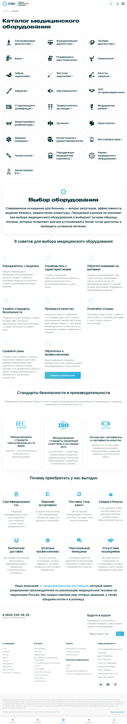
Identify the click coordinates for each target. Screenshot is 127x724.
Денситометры (40, 681)
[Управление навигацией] (123, 3)
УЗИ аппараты (40, 649)
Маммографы (39, 655)
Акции (68, 665)
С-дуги (37, 666)
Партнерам (7, 667)
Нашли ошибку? (117, 712)
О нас (4, 649)
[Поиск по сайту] (117, 3)
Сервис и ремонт (73, 652)
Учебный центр (72, 655)
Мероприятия (7, 664)
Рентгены (38, 652)
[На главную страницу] (15, 3)
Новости (5, 661)
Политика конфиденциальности (79, 674)
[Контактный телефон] (111, 3)
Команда (6, 652)
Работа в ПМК (8, 670)
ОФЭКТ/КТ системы (42, 672)
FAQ (67, 668)
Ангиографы (39, 669)
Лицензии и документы (11, 673)
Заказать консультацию (62, 375)
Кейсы (5, 658)
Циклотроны (39, 678)
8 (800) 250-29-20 (15, 614)
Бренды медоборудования (77, 671)
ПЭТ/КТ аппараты (41, 675)
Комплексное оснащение (76, 649)
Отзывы (5, 655)
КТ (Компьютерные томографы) (47, 663)
